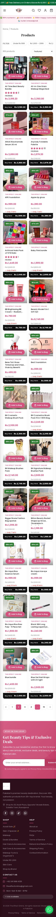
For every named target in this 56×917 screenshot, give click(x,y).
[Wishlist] (39, 10)
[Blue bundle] (15, 659)
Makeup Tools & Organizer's (10, 854)
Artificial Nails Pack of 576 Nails (14, 251)
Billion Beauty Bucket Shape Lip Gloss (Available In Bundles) (41, 522)
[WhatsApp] (25, 813)
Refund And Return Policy (41, 844)
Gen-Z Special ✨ (11, 831)
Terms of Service (37, 839)
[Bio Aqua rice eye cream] (41, 553)
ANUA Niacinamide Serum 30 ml (14, 143)
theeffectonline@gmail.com (19, 886)
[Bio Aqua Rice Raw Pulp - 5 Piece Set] (15, 606)
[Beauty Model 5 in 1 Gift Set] (41, 291)
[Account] (45, 10)
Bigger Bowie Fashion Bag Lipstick (15, 519)
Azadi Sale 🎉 (9, 826)
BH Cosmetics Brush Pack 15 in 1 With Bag (40, 416)
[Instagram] (12, 813)
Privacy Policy (35, 831)
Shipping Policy (36, 848)
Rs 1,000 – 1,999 (37, 43)
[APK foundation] (15, 179)
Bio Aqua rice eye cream (39, 572)
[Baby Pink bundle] (41, 232)
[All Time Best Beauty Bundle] (15, 68)
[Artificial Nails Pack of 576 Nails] (15, 232)
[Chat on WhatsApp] (49, 910)
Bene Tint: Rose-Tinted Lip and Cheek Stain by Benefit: (15, 365)
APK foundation (12, 197)
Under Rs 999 (19, 43)
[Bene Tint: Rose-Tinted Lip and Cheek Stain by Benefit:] (15, 344)
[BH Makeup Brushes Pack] (15, 450)
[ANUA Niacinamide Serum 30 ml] (15, 124)
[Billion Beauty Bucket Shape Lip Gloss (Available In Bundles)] (41, 500)
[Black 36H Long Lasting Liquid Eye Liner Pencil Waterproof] (41, 606)
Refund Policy (42, 913)
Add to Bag (16, 76)
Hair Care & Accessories (14, 844)
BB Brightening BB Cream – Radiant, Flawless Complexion (15, 312)
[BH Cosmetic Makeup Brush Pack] (15, 397)
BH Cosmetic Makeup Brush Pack (14, 416)
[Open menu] (4, 10)
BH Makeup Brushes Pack (14, 469)
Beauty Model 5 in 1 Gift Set (40, 310)
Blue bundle (10, 677)
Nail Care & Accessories (14, 848)
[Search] (33, 10)
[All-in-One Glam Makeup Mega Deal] (41, 68)
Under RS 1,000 (9, 860)
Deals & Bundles (10, 839)
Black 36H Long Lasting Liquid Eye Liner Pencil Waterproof (39, 628)
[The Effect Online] (19, 10)
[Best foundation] (41, 344)
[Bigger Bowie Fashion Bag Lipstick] (15, 500)
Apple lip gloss (38, 197)
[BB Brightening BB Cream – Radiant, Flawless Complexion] (15, 291)
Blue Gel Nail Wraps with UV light (40, 678)
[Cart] (51, 10)
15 (44, 707)
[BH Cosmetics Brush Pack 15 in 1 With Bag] (41, 397)
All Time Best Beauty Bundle (14, 87)
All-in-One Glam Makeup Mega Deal (40, 87)
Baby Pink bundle (39, 250)
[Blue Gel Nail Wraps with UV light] (41, 659)
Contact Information (38, 852)
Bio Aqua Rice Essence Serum (12, 572)
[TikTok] (18, 813)
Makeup (6, 835)
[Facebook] (5, 813)
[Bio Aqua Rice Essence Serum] (15, 553)
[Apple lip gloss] (41, 179)
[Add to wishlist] (23, 60)
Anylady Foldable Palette (39, 143)
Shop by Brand (10, 869)
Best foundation (38, 362)
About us (33, 826)
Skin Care (7, 864)
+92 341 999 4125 (14, 881)
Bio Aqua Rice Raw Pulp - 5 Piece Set (13, 625)
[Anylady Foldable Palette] (41, 124)
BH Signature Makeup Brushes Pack (41, 469)
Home (5, 29)
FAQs (31, 835)
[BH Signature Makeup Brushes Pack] (41, 450)
